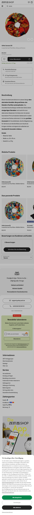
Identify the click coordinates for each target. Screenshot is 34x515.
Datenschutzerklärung (7, 512)
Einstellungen (17, 502)
